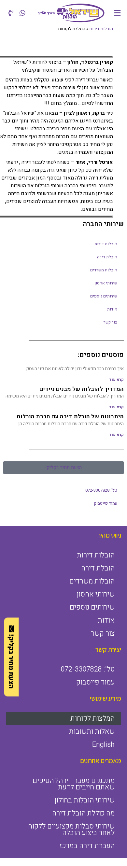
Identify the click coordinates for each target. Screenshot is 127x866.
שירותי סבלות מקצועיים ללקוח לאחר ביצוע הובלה (71, 829)
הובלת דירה (107, 257)
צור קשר (110, 322)
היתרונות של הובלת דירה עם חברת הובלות (70, 416)
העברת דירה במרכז (87, 846)
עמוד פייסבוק (105, 503)
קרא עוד (116, 379)
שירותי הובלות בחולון (84, 800)
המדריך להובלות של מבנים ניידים (81, 389)
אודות (112, 309)
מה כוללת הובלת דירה (83, 813)
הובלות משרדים (103, 270)
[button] (117, 12)
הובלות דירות (105, 244)
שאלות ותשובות (92, 731)
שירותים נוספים (103, 296)
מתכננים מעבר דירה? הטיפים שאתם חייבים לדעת (74, 783)
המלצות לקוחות (92, 718)
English (103, 744)
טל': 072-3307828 (101, 490)
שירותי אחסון (105, 283)
